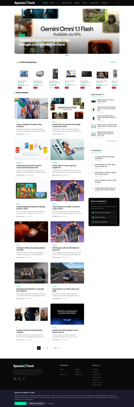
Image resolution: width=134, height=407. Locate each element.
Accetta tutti (20, 403)
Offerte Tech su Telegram (102, 212)
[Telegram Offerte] (15, 378)
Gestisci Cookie (97, 382)
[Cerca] (118, 3)
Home (45, 3)
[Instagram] (19, 378)
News (52, 3)
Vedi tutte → (113, 62)
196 (55, 348)
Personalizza (50, 403)
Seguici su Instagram (101, 222)
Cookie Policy (29, 399)
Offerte (104, 3)
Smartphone (66, 3)
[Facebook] (23, 378)
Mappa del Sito (97, 385)
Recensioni (94, 3)
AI (58, 3)
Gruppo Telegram (100, 217)
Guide (85, 3)
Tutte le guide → (112, 141)
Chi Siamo (95, 369)
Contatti (94, 372)
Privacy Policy (18, 399)
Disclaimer (95, 379)
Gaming (77, 3)
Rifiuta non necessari (36, 403)
